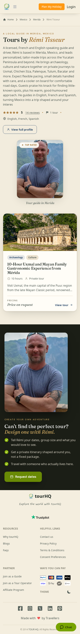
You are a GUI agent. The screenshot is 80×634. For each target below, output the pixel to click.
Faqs (6, 550)
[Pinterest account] (59, 608)
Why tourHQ (10, 537)
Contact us (46, 537)
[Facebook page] (20, 608)
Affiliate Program (13, 590)
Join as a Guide (12, 576)
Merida (37, 19)
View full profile (22, 129)
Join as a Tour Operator (17, 583)
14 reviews (32, 112)
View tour (61, 305)
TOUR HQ (33, 629)
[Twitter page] (40, 608)
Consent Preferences (53, 557)
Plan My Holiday (52, 6)
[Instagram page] (30, 608)
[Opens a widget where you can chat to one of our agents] (66, 627)
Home (10, 19)
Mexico (23, 19)
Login (71, 6)
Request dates (25, 477)
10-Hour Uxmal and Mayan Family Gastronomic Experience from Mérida (37, 268)
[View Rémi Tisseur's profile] (40, 169)
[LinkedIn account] (50, 608)
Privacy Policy (48, 543)
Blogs (6, 543)
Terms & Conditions (52, 550)
